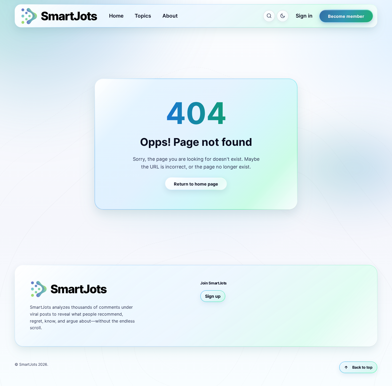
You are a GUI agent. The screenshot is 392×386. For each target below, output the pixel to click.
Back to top (362, 367)
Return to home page (196, 184)
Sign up (213, 296)
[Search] (269, 16)
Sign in (304, 16)
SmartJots (28, 364)
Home (116, 16)
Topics (143, 16)
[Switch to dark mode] (283, 16)
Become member (346, 16)
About (170, 16)
